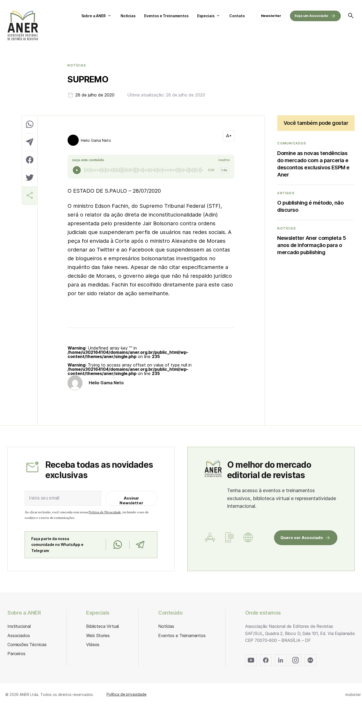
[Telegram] (140, 545)
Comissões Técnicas (27, 644)
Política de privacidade (127, 694)
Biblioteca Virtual (102, 626)
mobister (353, 694)
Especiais (206, 16)
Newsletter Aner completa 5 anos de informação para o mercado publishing (311, 245)
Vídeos (92, 644)
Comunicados (291, 143)
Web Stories (97, 635)
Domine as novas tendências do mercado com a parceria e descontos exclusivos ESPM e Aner (313, 164)
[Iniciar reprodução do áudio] (77, 170)
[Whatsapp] (117, 544)
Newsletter (271, 16)
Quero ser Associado (301, 537)
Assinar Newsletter (131, 500)
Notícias (128, 16)
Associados (18, 635)
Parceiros (16, 653)
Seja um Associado (311, 16)
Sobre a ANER (93, 16)
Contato (237, 16)
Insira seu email (44, 498)
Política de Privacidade (105, 512)
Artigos (285, 193)
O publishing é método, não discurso (310, 206)
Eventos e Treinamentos (166, 16)
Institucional (19, 626)
